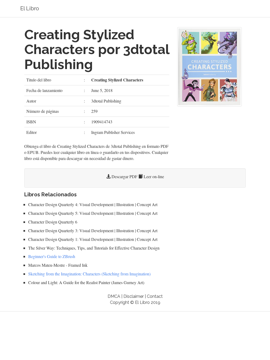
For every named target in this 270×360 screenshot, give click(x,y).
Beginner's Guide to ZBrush (51, 256)
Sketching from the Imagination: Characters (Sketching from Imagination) (89, 273)
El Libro (29, 8)
